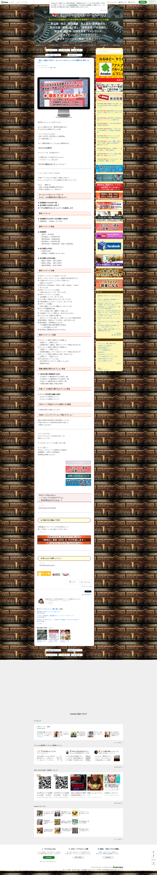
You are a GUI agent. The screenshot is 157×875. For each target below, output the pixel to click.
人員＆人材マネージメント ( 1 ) (105, 354)
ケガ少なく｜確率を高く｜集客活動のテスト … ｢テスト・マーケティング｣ (55, 615)
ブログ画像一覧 (104, 45)
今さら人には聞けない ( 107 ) (105, 361)
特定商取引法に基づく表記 (110, 869)
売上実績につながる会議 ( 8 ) (105, 345)
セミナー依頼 (78, 45)
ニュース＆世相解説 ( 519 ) (104, 350)
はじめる (48, 857)
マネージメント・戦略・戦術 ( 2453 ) (107, 343)
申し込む (108, 857)
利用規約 (85, 869)
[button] (153, 863)
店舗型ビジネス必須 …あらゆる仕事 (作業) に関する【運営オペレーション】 (109, 105)
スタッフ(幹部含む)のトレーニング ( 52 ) (107, 356)
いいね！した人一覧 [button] (86, 586)
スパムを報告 (67, 869)
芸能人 (49, 726)
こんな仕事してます (53, 45)
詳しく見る (78, 857)
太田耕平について (40, 45)
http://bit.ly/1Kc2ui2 (47, 565)
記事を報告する (87, 594)
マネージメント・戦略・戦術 (48, 67)
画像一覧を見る (117, 335)
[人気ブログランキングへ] (56, 575)
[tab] (41, 726)
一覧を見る (118, 333)
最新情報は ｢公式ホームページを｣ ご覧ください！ (49, 611)
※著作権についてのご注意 (103, 369)
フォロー (50, 602)
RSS (100, 368)
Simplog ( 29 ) (101, 352)
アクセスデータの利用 (95, 869)
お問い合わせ (116, 45)
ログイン (151, 2)
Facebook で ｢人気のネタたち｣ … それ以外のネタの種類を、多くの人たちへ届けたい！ (58, 619)
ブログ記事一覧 (91, 45)
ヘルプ (121, 869)
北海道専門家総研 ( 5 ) (103, 348)
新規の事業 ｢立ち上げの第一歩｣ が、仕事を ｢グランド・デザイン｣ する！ (109, 112)
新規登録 (142, 2)
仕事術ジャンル (41, 726)
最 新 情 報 (66, 45)
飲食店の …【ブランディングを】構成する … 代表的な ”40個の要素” (109, 130)
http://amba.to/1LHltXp (47, 508)
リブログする (86, 582)
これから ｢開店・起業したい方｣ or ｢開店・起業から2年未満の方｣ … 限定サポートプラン (109, 142)
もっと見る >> (40, 623)
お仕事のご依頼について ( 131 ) (105, 358)
